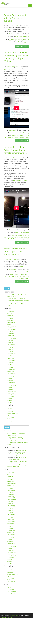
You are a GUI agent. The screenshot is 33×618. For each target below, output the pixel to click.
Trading (9, 419)
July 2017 (9, 378)
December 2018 (11, 360)
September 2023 (11, 326)
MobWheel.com (13, 34)
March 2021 (10, 342)
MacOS (9, 41)
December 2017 (11, 373)
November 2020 (11, 346)
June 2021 (10, 340)
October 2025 (10, 317)
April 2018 (10, 366)
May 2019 (9, 355)
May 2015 (9, 402)
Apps (16, 36)
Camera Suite (16, 25)
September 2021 (11, 339)
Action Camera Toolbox (12, 66)
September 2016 (11, 386)
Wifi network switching (9, 70)
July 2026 (9, 313)
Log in (9, 587)
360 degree (10, 408)
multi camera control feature (20, 180)
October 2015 (10, 393)
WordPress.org (11, 593)
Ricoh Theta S (8, 239)
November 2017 (11, 375)
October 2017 (10, 377)
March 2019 (10, 357)
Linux (12, 237)
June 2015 (10, 400)
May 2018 (9, 364)
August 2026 (10, 311)
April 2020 (10, 351)
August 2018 (10, 362)
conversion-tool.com (12, 413)
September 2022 (11, 329)
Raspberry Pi (25, 41)
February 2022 (11, 333)
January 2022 (10, 335)
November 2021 (11, 337)
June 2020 (10, 348)
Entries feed (10, 589)
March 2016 (10, 389)
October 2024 (10, 320)
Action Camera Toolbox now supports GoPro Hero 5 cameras (15, 251)
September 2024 (11, 322)
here (21, 266)
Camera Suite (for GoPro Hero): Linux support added (16, 451)
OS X (13, 41)
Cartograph (10, 411)
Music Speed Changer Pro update (16, 302)
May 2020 (9, 349)
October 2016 (10, 384)
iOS (28, 39)
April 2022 (10, 331)
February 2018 (11, 369)
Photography (26, 36)
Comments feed (11, 591)
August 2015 (10, 397)
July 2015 (9, 398)
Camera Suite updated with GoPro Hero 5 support (15, 18)
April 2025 (10, 319)
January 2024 (10, 324)
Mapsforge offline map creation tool (16, 298)
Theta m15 (15, 239)
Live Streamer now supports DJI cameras (18, 300)
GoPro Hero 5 (7, 29)
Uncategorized (11, 421)
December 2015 (11, 391)
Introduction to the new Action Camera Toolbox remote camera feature (15, 150)
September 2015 (11, 395)
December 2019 (11, 353)
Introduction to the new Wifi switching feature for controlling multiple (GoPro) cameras (16, 57)
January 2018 (10, 371)
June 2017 (10, 380)
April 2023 (10, 328)
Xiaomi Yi (26, 239)
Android (12, 39)
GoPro (20, 36)
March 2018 (10, 367)
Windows (26, 43)
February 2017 (11, 382)
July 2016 (9, 387)
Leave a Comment (21, 46)
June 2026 (10, 315)
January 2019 (10, 358)
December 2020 (11, 344)
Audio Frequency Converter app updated (16, 458)
